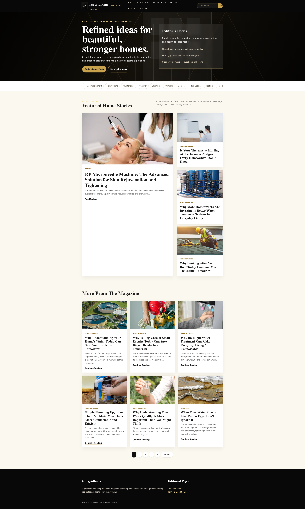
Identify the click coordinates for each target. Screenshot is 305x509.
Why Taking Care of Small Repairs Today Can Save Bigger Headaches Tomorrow (151, 343)
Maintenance (128, 86)
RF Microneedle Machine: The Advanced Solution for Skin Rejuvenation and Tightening (127, 179)
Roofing (144, 9)
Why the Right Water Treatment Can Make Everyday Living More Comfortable (196, 343)
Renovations (143, 3)
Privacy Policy (174, 488)
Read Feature (91, 199)
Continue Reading (93, 368)
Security (143, 86)
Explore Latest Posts (94, 69)
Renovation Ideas (118, 69)
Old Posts (167, 454)
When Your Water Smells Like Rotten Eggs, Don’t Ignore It (198, 416)
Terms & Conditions (177, 492)
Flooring (221, 86)
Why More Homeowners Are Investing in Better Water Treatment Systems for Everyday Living (200, 212)
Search (222, 6)
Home (131, 3)
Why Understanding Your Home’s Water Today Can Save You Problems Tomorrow (103, 343)
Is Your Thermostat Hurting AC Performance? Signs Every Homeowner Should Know (199, 156)
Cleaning (156, 86)
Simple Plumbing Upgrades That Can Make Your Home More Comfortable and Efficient (104, 418)
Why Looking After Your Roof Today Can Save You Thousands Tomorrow (198, 267)
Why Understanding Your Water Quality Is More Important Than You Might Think (152, 418)
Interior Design (159, 3)
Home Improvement (93, 86)
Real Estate (176, 3)
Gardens (132, 9)
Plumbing (169, 86)
